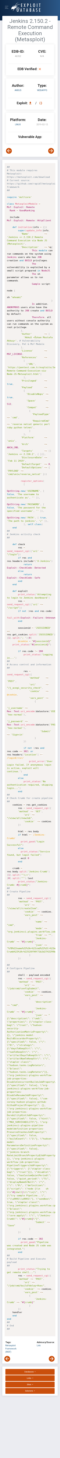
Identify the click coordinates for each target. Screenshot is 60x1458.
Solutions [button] (29, 1391)
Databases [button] (29, 1372)
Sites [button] (29, 1384)
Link (39, 1345)
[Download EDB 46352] (31, 103)
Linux (18, 124)
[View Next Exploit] (51, 151)
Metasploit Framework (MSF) (10, 1348)
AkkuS (18, 90)
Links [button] (29, 1378)
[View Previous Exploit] (9, 151)
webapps (42, 90)
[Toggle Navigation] (7, 7)
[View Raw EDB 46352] (41, 103)
